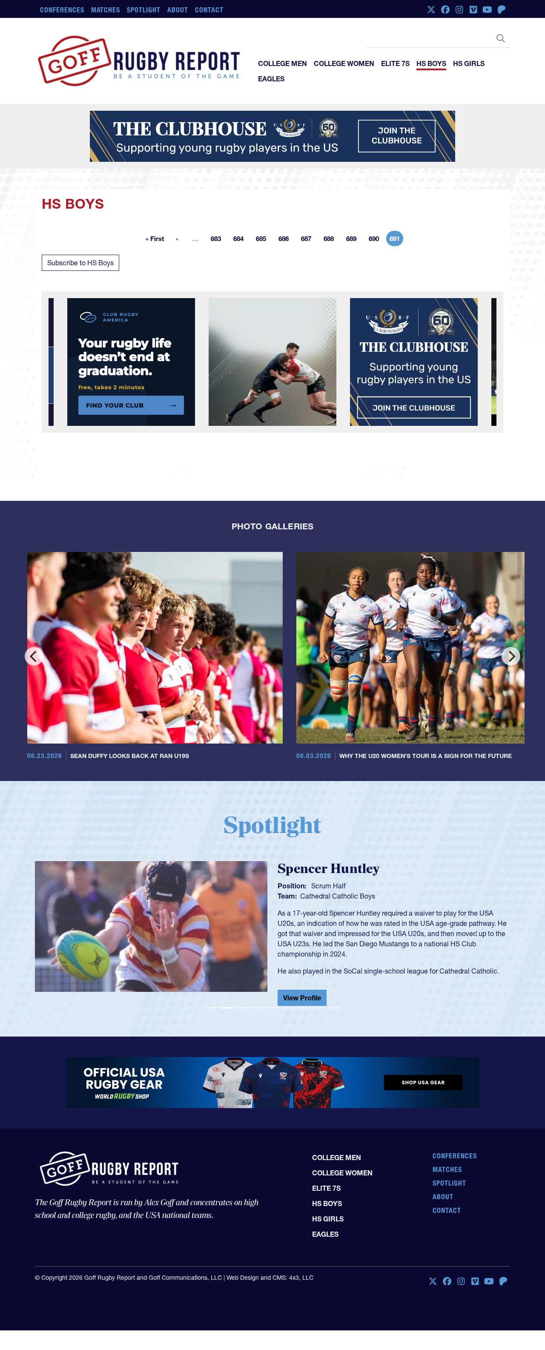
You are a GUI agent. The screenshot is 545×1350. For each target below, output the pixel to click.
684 (241, 240)
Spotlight (144, 10)
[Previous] (34, 656)
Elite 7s (395, 63)
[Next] (511, 656)
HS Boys (431, 63)
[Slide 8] (318, 1011)
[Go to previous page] (177, 238)
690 (376, 240)
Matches (105, 10)
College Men (282, 63)
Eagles (271, 79)
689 (353, 240)
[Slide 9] (333, 1011)
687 (308, 240)
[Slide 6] (287, 1011)
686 (286, 240)
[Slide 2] (226, 1011)
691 (396, 240)
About (177, 10)
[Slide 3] (241, 1011)
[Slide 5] (272, 1011)
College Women (344, 63)
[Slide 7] (303, 1011)
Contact (209, 10)
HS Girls (469, 63)
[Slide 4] (257, 1011)
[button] (70, 935)
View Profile (302, 1001)
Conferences (62, 10)
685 (263, 240)
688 (331, 240)
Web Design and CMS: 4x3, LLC (270, 1281)
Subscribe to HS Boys (80, 263)
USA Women (319, 896)
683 (218, 240)
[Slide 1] (211, 1011)
